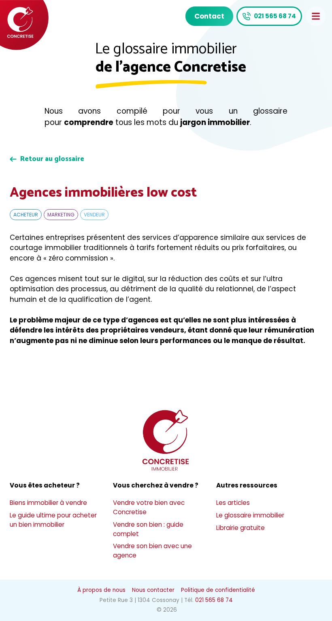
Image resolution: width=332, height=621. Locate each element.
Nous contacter (153, 590)
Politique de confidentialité (218, 590)
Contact (209, 16)
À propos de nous (101, 590)
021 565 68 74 (275, 16)
